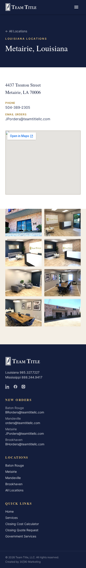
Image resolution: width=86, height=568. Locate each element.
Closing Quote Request (21, 530)
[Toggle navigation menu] (76, 7)
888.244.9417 (32, 377)
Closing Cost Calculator (22, 524)
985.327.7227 (29, 372)
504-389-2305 (17, 107)
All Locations (16, 31)
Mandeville (13, 478)
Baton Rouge (14, 465)
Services (11, 518)
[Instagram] (23, 386)
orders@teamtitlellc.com (22, 423)
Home (9, 511)
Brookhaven (13, 484)
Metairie (11, 471)
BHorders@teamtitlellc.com (24, 444)
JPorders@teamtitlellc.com (27, 119)
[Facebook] (15, 386)
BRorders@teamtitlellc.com (24, 412)
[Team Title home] (21, 7)
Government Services (20, 536)
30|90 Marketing (30, 561)
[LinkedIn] (7, 386)
